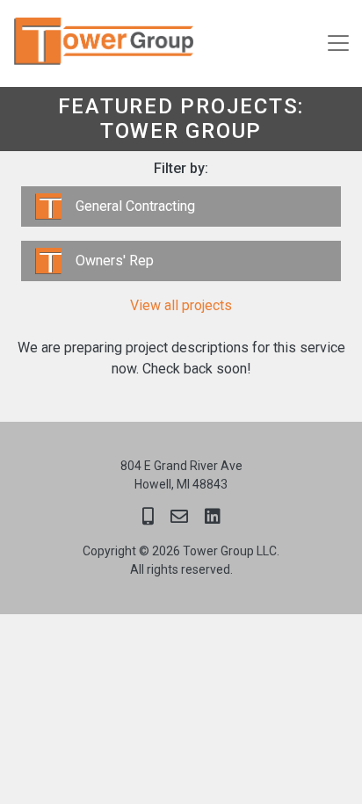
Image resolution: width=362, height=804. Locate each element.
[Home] (99, 43)
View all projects (181, 305)
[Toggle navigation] (338, 43)
